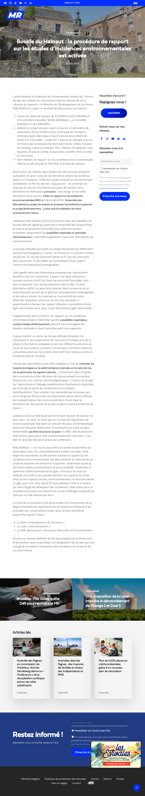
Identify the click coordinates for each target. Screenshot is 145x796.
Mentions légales (30, 779)
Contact (76, 783)
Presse (120, 779)
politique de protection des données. (113, 188)
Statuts (107, 779)
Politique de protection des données (65, 779)
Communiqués (72, 33)
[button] (139, 15)
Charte (95, 779)
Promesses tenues (72, 3)
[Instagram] (10, 3)
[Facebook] (5, 3)
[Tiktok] (15, 3)
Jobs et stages (59, 783)
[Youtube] (20, 3)
